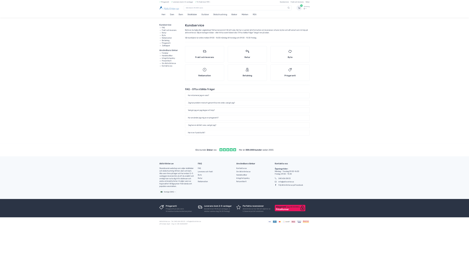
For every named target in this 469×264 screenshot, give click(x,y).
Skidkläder (192, 14)
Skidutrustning (220, 14)
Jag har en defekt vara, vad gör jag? (202, 125)
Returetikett (241, 182)
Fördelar (165, 53)
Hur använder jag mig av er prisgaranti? (203, 118)
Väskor (234, 14)
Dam (172, 14)
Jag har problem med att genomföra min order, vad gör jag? (211, 103)
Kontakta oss (167, 66)
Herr (163, 14)
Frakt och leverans (297, 2)
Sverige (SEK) (168, 192)
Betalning (165, 40)
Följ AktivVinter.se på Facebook (290, 185)
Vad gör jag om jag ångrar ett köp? (201, 110)
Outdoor (205, 14)
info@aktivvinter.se (286, 182)
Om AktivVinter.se (169, 63)
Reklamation (167, 38)
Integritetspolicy (168, 58)
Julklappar (166, 46)
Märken (245, 14)
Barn (181, 14)
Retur (308, 2)
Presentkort (166, 61)
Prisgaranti (166, 43)
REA (254, 14)
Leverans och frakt (205, 172)
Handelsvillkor (167, 56)
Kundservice (284, 2)
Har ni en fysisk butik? (196, 133)
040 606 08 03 (284, 178)
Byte (164, 35)
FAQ (163, 28)
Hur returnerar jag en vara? (198, 95)
